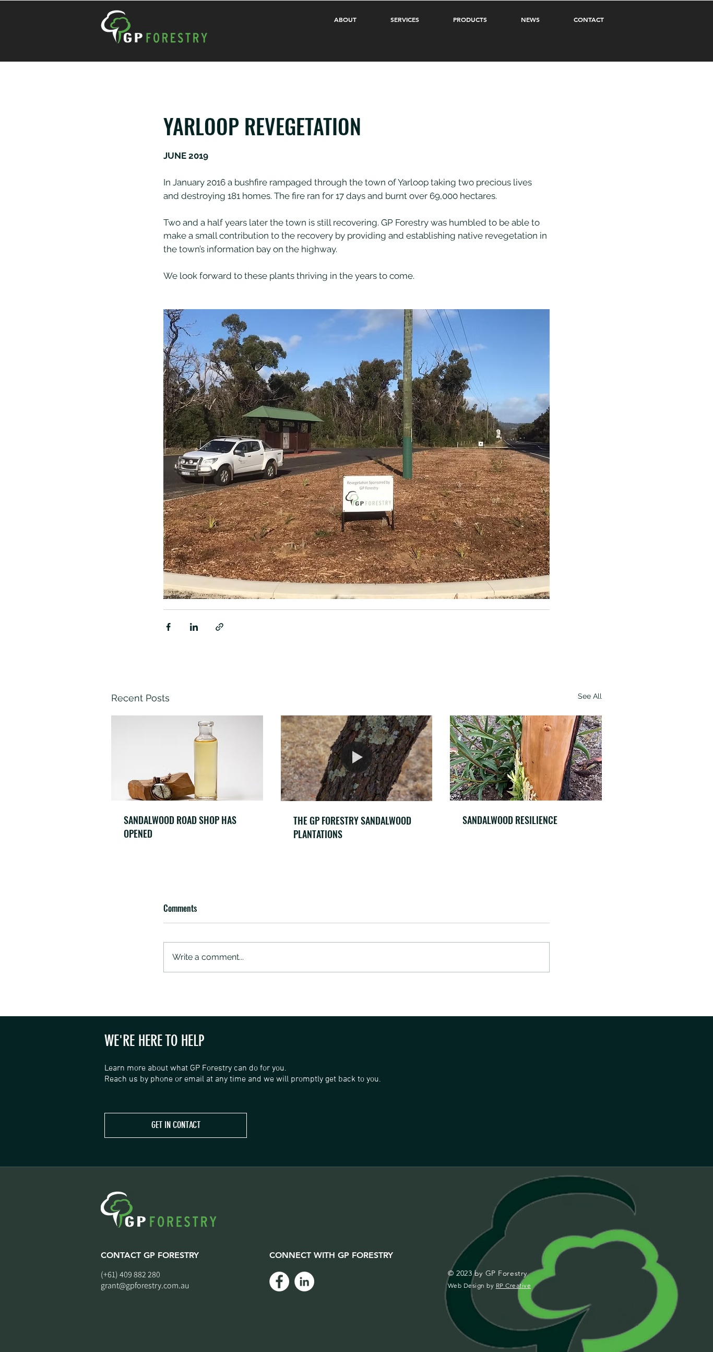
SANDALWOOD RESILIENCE (509, 820)
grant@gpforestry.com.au (145, 1285)
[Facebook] (279, 1281)
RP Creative (513, 1285)
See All (590, 696)
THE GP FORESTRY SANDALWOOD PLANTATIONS (352, 827)
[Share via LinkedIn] (194, 627)
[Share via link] (219, 627)
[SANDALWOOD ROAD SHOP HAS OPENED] (187, 758)
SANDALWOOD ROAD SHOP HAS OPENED (180, 826)
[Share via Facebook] (168, 627)
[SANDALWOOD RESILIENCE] (526, 758)
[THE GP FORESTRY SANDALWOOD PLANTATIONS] (357, 758)
